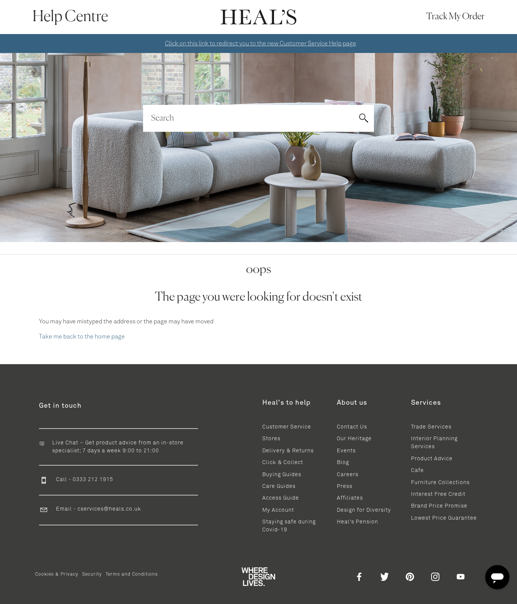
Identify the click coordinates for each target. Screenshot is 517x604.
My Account (278, 510)
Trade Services (431, 427)
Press (344, 486)
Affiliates (350, 498)
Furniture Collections (440, 482)
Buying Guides (281, 474)
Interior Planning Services (434, 442)
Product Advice (432, 458)
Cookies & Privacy (56, 574)
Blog (343, 462)
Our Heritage (354, 438)
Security (92, 574)
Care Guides (279, 486)
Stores (271, 438)
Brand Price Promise (439, 506)
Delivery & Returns (288, 450)
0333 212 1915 (93, 479)
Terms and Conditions (132, 574)
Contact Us (352, 427)
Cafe (417, 470)
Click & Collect (282, 462)
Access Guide (280, 498)
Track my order (455, 16)
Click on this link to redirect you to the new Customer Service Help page (260, 43)
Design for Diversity (364, 510)
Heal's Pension (357, 522)
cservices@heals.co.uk (109, 509)
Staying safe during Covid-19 (289, 526)
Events (346, 450)
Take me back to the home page (82, 337)
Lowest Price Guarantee (444, 518)
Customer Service (286, 427)
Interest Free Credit (438, 494)
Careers (347, 474)
